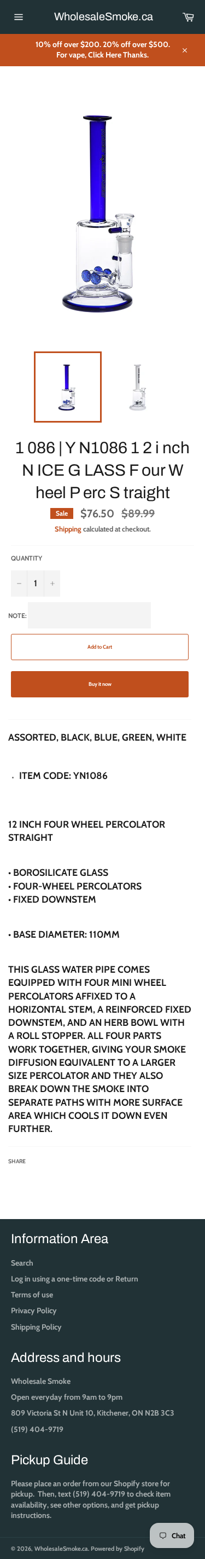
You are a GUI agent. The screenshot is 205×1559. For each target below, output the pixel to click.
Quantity (26, 558)
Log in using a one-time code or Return (74, 1279)
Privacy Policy (34, 1310)
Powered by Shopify (117, 1548)
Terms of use (32, 1295)
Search (22, 1263)
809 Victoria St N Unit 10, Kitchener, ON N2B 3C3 (92, 1413)
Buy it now (100, 684)
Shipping (68, 528)
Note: (99, 888)
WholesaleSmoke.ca (102, 16)
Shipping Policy (36, 1327)
